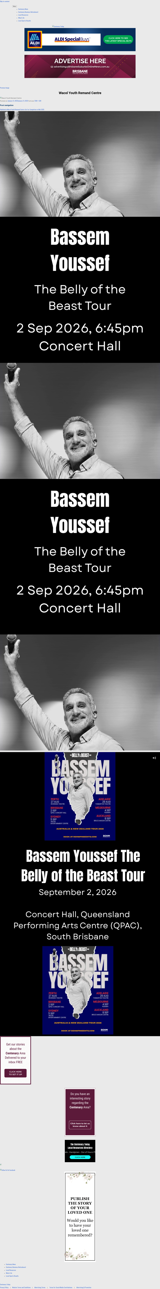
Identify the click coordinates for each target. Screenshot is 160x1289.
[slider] (77, 1034)
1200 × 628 (37, 101)
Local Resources (23, 15)
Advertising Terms (39, 1287)
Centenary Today (5, 1284)
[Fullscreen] (157, 1034)
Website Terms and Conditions (21, 1287)
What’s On (21, 18)
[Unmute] (148, 1034)
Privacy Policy (4, 1287)
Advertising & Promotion (83, 1287)
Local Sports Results (24, 21)
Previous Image (4, 88)
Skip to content (4, 1)
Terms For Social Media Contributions (60, 1287)
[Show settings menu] (152, 1034)
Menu (14, 6)
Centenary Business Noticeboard (28, 12)
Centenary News (23, 9)
